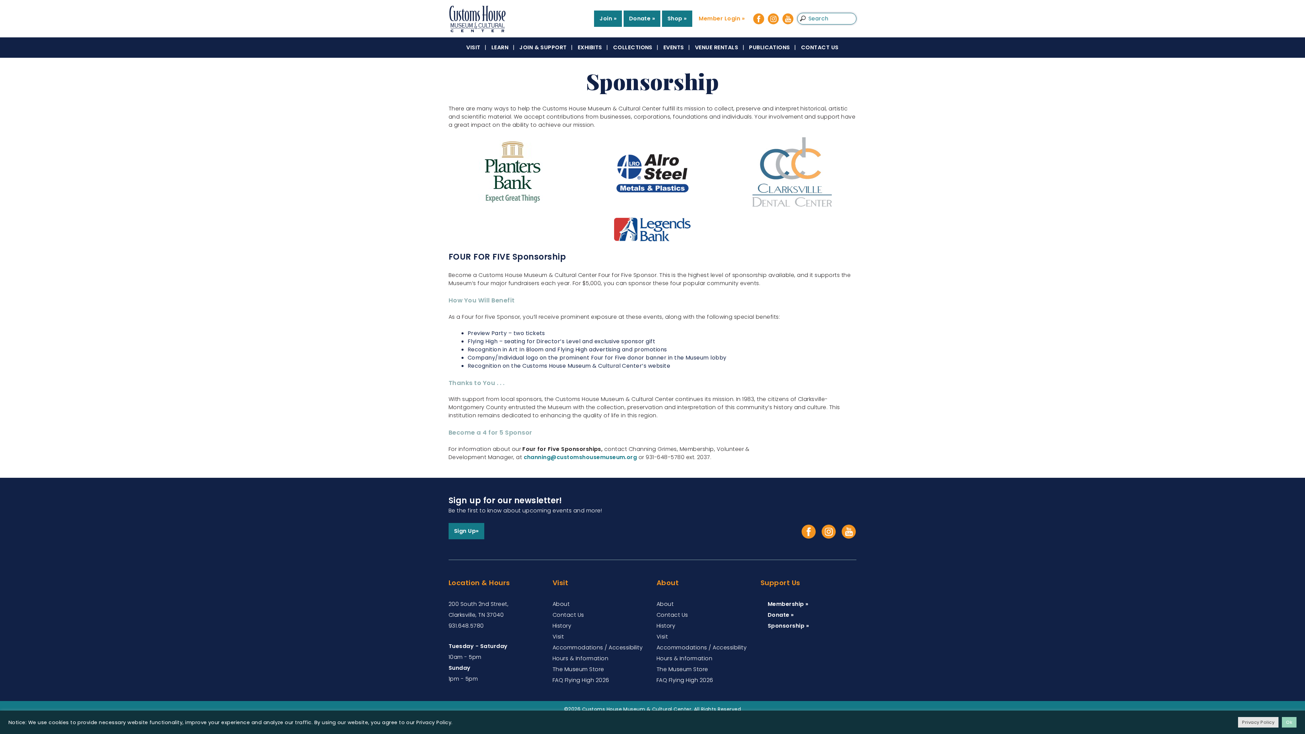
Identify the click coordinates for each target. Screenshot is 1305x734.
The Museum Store (578, 669)
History (562, 626)
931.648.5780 (466, 626)
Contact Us (820, 47)
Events (673, 47)
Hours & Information (580, 658)
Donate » (642, 18)
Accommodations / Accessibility (598, 647)
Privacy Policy (1258, 722)
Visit (473, 47)
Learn (499, 47)
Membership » (788, 604)
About (561, 604)
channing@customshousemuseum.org (580, 457)
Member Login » (722, 18)
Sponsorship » (788, 626)
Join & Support (543, 47)
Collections (632, 47)
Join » (607, 18)
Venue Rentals (716, 47)
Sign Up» (466, 531)
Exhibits (590, 47)
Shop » (677, 18)
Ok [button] (1289, 722)
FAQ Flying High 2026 (581, 680)
